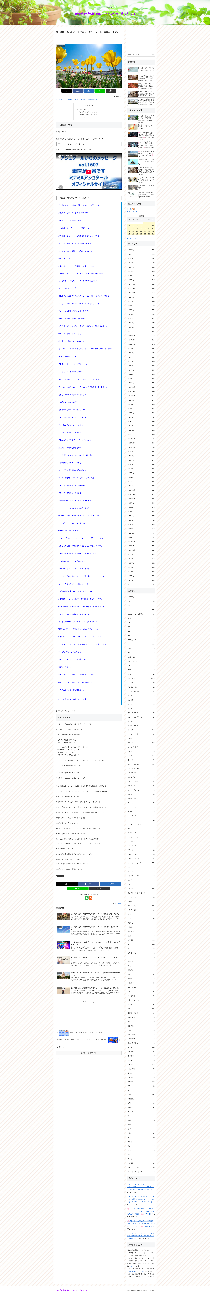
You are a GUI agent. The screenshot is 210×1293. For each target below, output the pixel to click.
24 (153, 231)
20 (137, 231)
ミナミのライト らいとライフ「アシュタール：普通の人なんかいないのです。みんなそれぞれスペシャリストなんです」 (140, 1186)
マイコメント (81, 117)
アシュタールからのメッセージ (88, 112)
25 (129, 234)
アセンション (61, 876)
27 (137, 234)
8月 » (134, 238)
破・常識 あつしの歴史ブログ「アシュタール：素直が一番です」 (78, 99)
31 (153, 234)
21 (141, 231)
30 (149, 234)
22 (145, 231)
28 (141, 234)
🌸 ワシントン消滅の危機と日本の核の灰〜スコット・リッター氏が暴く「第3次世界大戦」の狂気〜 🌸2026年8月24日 (141, 1211)
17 (153, 228)
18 (129, 231)
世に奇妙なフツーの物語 (137, 1271)
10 (153, 226)
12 (133, 228)
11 (129, 228)
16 (149, 228)
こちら (131, 1266)
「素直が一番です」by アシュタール (90, 114)
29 (145, 234)
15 (145, 228)
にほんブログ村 (132, 211)
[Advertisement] (89, 38)
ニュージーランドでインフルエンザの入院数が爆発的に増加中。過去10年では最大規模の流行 (140, 1235)
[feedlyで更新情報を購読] (87, 898)
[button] (111, 91)
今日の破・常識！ (82, 109)
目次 (86, 105)
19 (133, 231)
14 (141, 228)
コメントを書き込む (88, 1053)
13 (137, 228)
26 (133, 234)
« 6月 (129, 238)
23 (149, 231)
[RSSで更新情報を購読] (90, 898)
